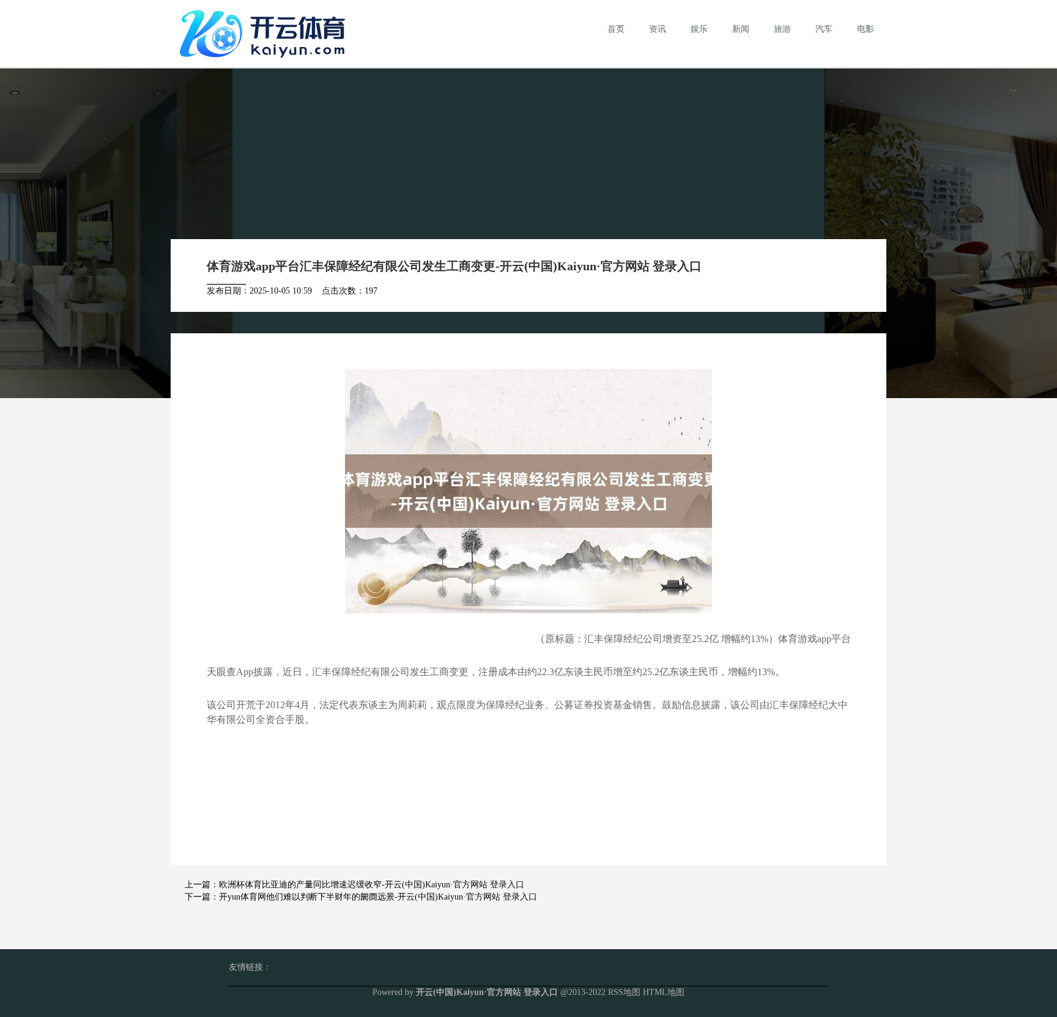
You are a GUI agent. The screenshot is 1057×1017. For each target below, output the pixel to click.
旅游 (782, 29)
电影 (865, 29)
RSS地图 (624, 992)
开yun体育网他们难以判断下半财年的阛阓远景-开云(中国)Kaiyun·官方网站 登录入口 (378, 896)
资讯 (657, 29)
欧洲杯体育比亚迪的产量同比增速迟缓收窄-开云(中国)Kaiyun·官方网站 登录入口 (371, 884)
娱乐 (699, 29)
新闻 (740, 29)
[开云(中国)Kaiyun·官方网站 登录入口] (265, 32)
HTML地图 (663, 992)
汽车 (824, 29)
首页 (616, 29)
